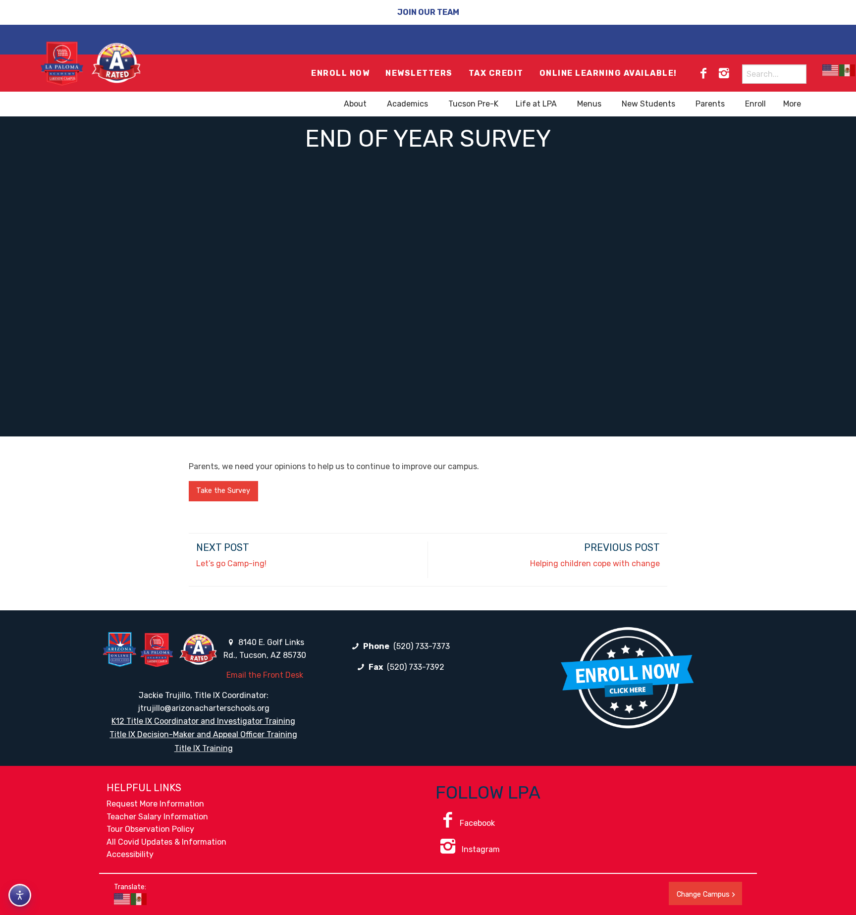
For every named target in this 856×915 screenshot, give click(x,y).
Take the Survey (223, 490)
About (355, 103)
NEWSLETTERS (419, 73)
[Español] (847, 70)
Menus (589, 103)
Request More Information (155, 803)
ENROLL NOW (340, 73)
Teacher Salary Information (157, 816)
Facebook (477, 823)
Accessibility (130, 854)
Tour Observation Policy (150, 829)
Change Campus (703, 894)
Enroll (755, 103)
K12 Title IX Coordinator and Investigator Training (203, 721)
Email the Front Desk (264, 675)
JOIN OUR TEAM (428, 12)
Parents (710, 103)
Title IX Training (203, 748)
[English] (830, 70)
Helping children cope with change (595, 563)
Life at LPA (536, 103)
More (792, 103)
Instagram (480, 849)
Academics (407, 103)
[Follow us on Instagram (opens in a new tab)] (723, 73)
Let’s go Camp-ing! (231, 563)
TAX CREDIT (496, 73)
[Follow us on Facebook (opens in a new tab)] (703, 73)
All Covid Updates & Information (166, 842)
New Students (648, 103)
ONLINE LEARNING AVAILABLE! (608, 73)
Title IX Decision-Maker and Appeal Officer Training (203, 734)
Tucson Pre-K (473, 103)
